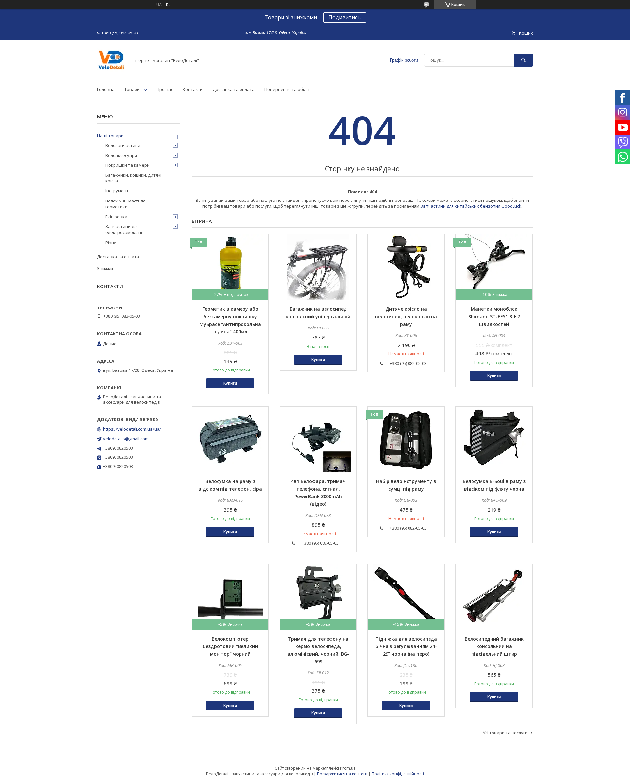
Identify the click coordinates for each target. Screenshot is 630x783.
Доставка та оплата (234, 89)
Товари (132, 89)
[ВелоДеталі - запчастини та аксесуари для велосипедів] (111, 72)
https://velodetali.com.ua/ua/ (132, 429)
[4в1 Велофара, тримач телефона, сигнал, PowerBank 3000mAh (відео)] (318, 439)
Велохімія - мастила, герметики (126, 204)
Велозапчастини (122, 145)
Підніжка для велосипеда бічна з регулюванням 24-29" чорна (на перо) (406, 646)
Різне (110, 242)
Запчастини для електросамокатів (124, 229)
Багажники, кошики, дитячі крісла (133, 178)
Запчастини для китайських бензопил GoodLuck (470, 206)
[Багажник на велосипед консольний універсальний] (318, 267)
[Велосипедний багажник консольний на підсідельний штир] (494, 597)
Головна (106, 89)
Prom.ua (348, 768)
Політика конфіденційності (398, 774)
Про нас (165, 89)
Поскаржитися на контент (342, 774)
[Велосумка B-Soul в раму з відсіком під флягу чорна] (494, 439)
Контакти (193, 89)
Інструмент (117, 191)
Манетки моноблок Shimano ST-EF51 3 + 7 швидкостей (494, 316)
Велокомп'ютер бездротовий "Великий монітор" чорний (230, 646)
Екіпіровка (116, 217)
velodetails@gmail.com (126, 438)
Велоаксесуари (121, 155)
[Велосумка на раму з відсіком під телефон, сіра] (230, 439)
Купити (230, 383)
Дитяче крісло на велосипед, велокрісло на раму (406, 316)
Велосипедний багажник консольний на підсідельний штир (494, 646)
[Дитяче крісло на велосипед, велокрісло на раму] (406, 267)
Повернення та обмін (286, 89)
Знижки (105, 268)
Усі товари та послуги (505, 733)
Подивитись (344, 17)
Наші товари (110, 135)
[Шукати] (523, 60)
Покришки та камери (127, 165)
